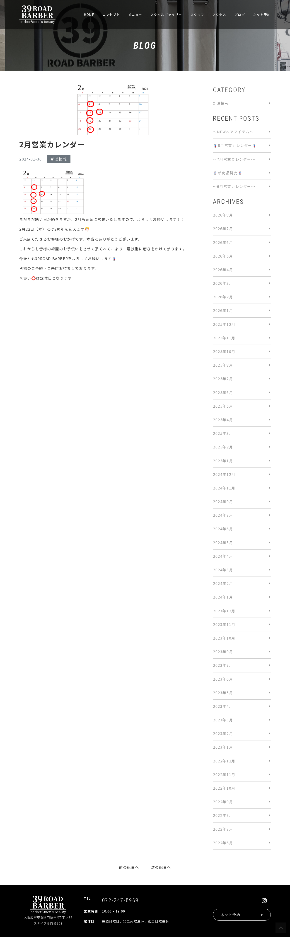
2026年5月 (223, 256)
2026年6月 (223, 242)
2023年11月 (224, 624)
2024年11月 (224, 488)
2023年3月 (223, 720)
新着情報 (59, 159)
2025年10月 (224, 351)
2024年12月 (224, 474)
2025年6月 (223, 392)
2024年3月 (223, 569)
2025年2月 (223, 447)
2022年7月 (223, 829)
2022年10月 (224, 788)
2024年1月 (223, 597)
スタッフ (197, 14)
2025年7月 (223, 378)
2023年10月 (224, 638)
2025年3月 (223, 433)
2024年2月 (223, 583)
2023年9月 (223, 651)
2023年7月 (223, 665)
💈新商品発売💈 (228, 172)
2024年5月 (223, 542)
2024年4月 (223, 556)
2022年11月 (224, 774)
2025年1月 (223, 460)
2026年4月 (223, 269)
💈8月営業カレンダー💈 (235, 145)
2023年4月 (223, 706)
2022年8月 (223, 815)
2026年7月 (223, 228)
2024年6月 (223, 528)
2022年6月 (223, 842)
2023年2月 (223, 733)
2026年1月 (223, 310)
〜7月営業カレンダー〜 (234, 159)
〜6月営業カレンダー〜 (234, 186)
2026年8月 (223, 215)
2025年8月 (223, 365)
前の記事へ (129, 867)
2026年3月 (223, 283)
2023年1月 (223, 747)
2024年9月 (223, 501)
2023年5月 (223, 692)
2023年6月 (223, 679)
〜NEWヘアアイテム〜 (233, 131)
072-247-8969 (120, 900)
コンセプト (111, 14)
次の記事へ (161, 867)
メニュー (135, 14)
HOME (89, 14)
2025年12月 (224, 324)
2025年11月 (224, 338)
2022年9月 (223, 801)
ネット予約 (262, 14)
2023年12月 (224, 610)
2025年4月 (223, 419)
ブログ (239, 14)
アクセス (219, 14)
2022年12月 (224, 761)
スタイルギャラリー (166, 14)
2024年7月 (223, 515)
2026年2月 (223, 296)
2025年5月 (223, 406)
